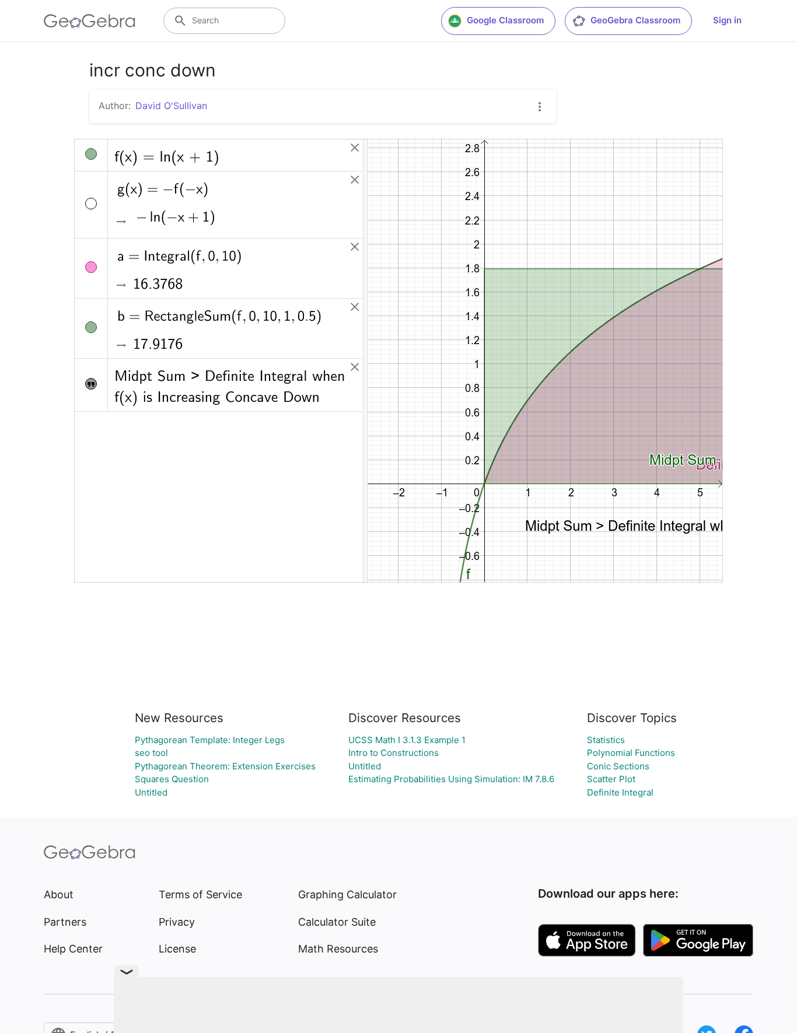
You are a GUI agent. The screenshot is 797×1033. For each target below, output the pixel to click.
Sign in (727, 20)
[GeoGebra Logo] (89, 21)
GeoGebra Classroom (635, 20)
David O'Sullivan (171, 105)
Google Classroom (505, 20)
